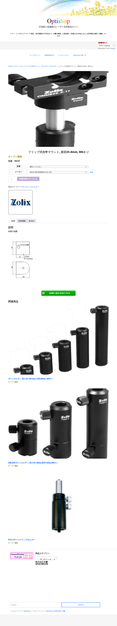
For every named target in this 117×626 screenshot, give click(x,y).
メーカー (18, 171)
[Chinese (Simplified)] (99, 43)
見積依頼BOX (49, 55)
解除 (91, 172)
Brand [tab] (31, 221)
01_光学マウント (35, 66)
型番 (18, 166)
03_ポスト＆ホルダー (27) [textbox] (46, 559)
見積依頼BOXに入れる (28, 179)
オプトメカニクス (20, 66)
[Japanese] (106, 43)
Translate (112, 48)
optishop (27, 611)
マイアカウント (34, 55)
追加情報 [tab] (22, 221)
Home (10, 66)
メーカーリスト (63, 55)
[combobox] (46, 558)
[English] (104, 43)
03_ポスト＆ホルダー (49, 66)
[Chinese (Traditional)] (101, 43)
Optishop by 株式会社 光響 (55, 611)
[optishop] (58, 23)
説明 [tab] (13, 221)
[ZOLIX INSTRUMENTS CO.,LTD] (20, 202)
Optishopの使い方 (79, 55)
